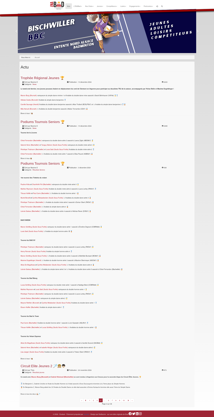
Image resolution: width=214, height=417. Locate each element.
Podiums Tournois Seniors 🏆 (43, 122)
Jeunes (99, 6)
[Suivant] (128, 400)
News (34, 84)
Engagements (134, 6)
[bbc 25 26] (107, 30)
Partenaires (148, 6)
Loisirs (122, 6)
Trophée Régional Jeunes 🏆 (42, 78)
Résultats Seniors (39, 170)
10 (124, 400)
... (104, 400)
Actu (68, 6)
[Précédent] (85, 400)
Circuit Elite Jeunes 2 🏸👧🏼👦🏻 (43, 366)
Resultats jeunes (38, 372)
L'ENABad (77, 6)
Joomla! (86, 414)
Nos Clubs (88, 6)
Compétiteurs (111, 6)
